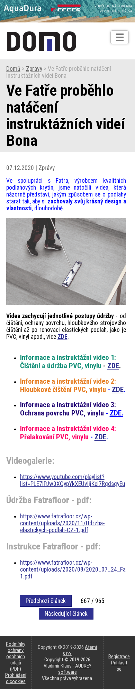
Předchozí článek (46, 600)
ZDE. (116, 413)
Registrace (119, 656)
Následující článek (66, 613)
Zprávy (34, 68)
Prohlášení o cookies (15, 678)
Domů (13, 68)
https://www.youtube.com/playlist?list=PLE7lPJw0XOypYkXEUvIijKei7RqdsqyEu (72, 480)
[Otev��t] (119, 37)
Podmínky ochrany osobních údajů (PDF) (15, 656)
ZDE (62, 336)
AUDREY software (74, 669)
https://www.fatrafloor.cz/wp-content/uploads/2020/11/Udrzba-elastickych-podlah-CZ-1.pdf (62, 523)
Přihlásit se (119, 666)
